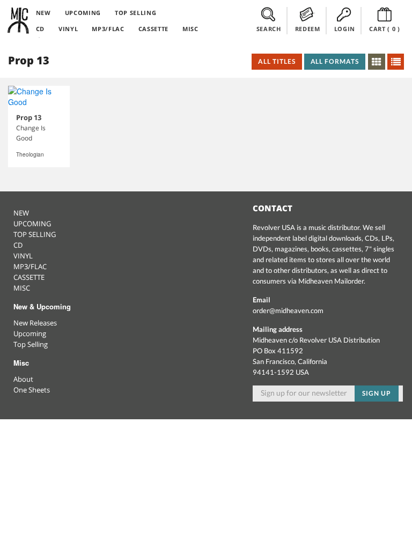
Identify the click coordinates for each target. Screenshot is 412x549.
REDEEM (307, 29)
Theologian (30, 154)
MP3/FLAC (108, 29)
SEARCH (268, 29)
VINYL (68, 29)
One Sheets (31, 390)
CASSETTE (153, 29)
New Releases (35, 323)
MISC (190, 29)
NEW (43, 13)
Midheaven (18, 20)
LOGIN (344, 29)
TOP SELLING (135, 13)
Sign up (376, 393)
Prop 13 (28, 117)
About (23, 379)
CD (40, 29)
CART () (384, 29)
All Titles (277, 61)
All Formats (335, 61)
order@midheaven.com (288, 310)
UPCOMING (83, 13)
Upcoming (29, 333)
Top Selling (30, 344)
